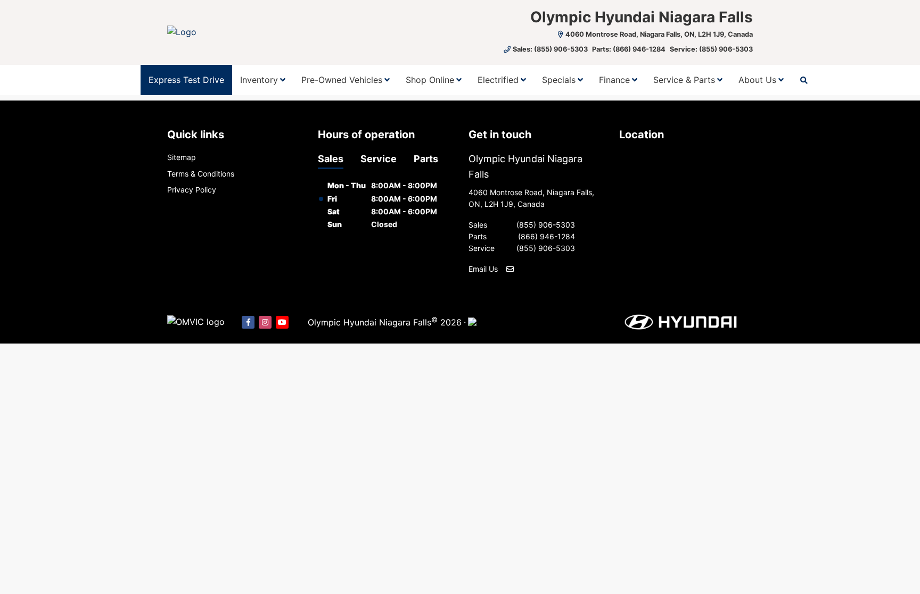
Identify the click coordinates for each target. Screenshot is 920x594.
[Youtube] (282, 322)
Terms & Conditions (200, 173)
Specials (559, 79)
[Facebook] (248, 322)
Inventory (259, 79)
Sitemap (181, 157)
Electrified (498, 79)
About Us (757, 79)
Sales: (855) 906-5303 (550, 49)
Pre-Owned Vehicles (341, 79)
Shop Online (430, 79)
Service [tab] (378, 158)
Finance (614, 79)
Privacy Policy (191, 189)
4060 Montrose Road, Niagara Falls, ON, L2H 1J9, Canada (659, 34)
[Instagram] (265, 322)
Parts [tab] (426, 158)
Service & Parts (684, 79)
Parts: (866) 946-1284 (629, 49)
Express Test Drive (186, 79)
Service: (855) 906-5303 (711, 49)
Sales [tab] (330, 158)
